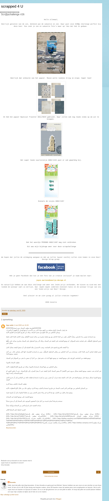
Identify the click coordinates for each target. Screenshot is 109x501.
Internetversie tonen (51, 476)
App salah (10, 325)
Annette (13, 482)
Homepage (51, 472)
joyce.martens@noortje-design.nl (51, 280)
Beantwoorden (11, 428)
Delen (4, 314)
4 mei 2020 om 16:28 (21, 325)
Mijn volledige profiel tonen (10, 494)
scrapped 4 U (12, 6)
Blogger (58, 499)
